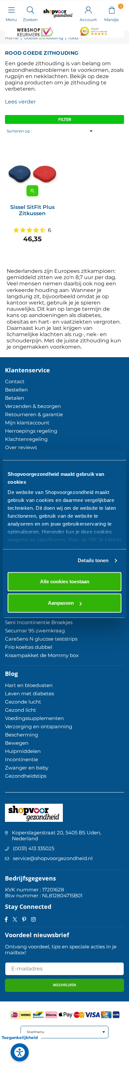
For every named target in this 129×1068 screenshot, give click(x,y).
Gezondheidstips (25, 776)
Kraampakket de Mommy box (42, 655)
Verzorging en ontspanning (38, 726)
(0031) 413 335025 (33, 848)
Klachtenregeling (26, 439)
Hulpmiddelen (23, 751)
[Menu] (11, 9)
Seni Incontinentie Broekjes (38, 622)
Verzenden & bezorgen (33, 406)
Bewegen (16, 743)
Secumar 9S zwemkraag (35, 630)
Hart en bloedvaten (29, 685)
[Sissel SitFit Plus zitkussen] (32, 172)
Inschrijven (64, 985)
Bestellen (16, 390)
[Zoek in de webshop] (30, 9)
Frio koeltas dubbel (28, 647)
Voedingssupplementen (34, 718)
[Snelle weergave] (32, 190)
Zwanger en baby (26, 768)
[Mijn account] (88, 9)
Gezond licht (20, 710)
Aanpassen (61, 603)
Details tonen (93, 560)
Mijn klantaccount (27, 422)
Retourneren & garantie (34, 414)
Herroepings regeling (31, 431)
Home (12, 37)
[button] (111, 9)
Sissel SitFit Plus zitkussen (32, 210)
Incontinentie (21, 759)
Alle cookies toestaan (64, 581)
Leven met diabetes (29, 693)
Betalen (14, 398)
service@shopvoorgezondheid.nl (53, 858)
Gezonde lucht (23, 702)
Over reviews (21, 447)
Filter (64, 119)
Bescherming (21, 735)
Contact (14, 381)
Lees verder (20, 102)
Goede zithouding (43, 37)
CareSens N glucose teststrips (41, 639)
